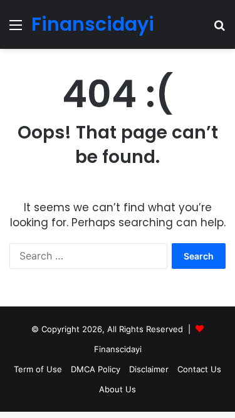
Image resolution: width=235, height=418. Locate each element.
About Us (117, 389)
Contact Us (199, 369)
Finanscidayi (118, 349)
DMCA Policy (95, 369)
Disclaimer (149, 369)
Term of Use (38, 369)
